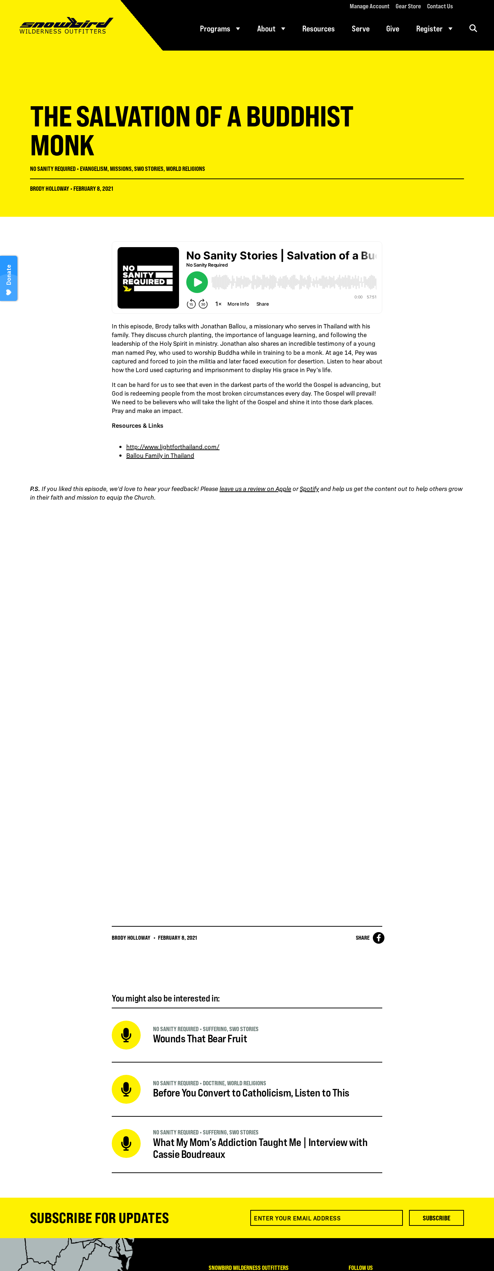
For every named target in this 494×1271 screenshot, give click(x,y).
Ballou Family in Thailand (160, 455)
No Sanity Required (53, 168)
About (266, 28)
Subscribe (436, 1218)
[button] (473, 28)
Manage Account (369, 6)
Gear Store (408, 6)
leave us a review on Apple (255, 488)
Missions (121, 168)
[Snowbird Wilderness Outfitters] (81, 25)
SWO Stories (148, 168)
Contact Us (440, 6)
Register (429, 28)
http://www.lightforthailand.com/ (173, 447)
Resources (318, 28)
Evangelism (93, 168)
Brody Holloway (49, 188)
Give (392, 28)
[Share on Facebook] (378, 938)
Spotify (309, 488)
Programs (215, 28)
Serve (361, 28)
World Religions (185, 168)
